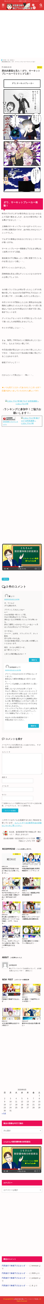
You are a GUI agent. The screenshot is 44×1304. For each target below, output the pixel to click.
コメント (6, 752)
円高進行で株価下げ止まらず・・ (15, 1266)
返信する (34, 660)
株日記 (6, 579)
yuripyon (13, 965)
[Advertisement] (22, 34)
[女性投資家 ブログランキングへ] (9, 419)
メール (5, 786)
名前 (4, 777)
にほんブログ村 (22, 404)
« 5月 (4, 1114)
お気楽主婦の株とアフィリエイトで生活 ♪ (26, 1299)
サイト (4, 795)
